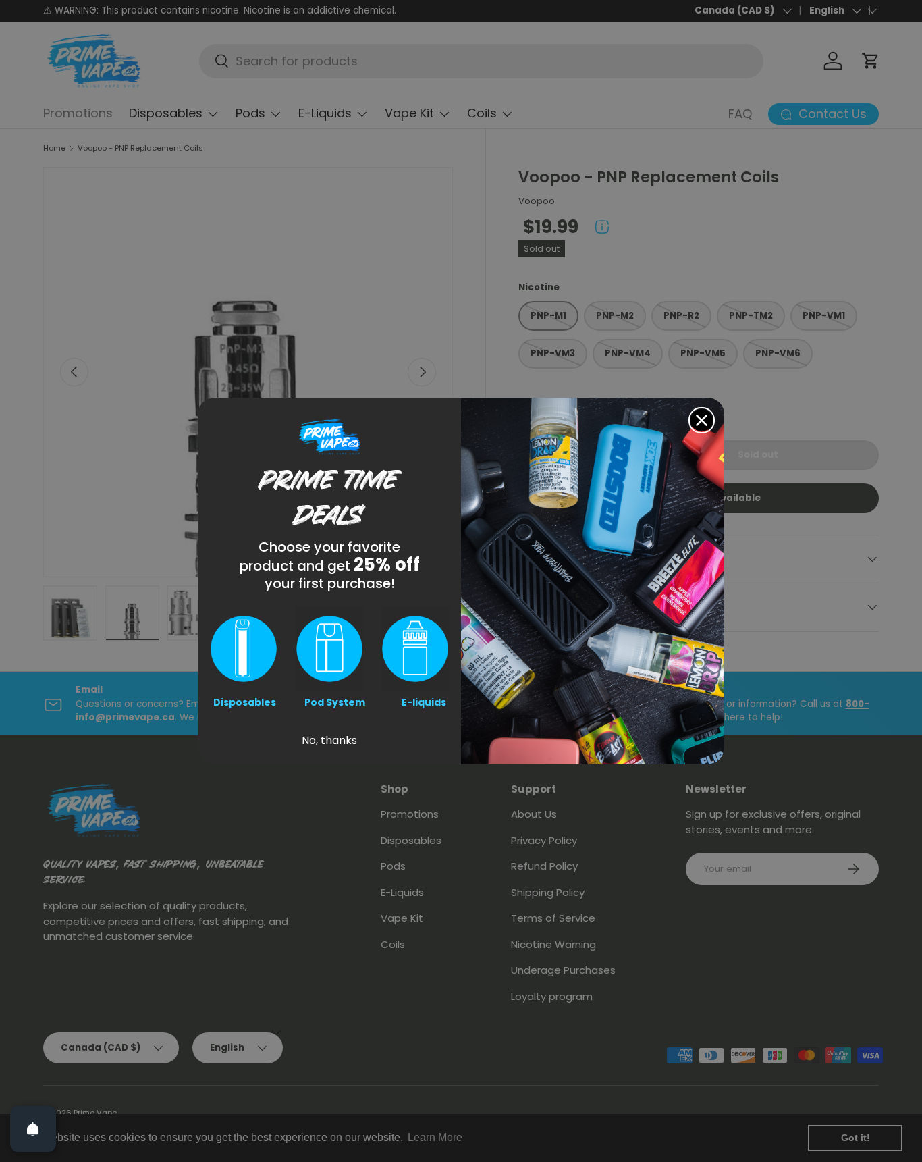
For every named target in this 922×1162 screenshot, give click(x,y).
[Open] (33, 1129)
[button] (243, 649)
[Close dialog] (701, 420)
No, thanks (329, 740)
